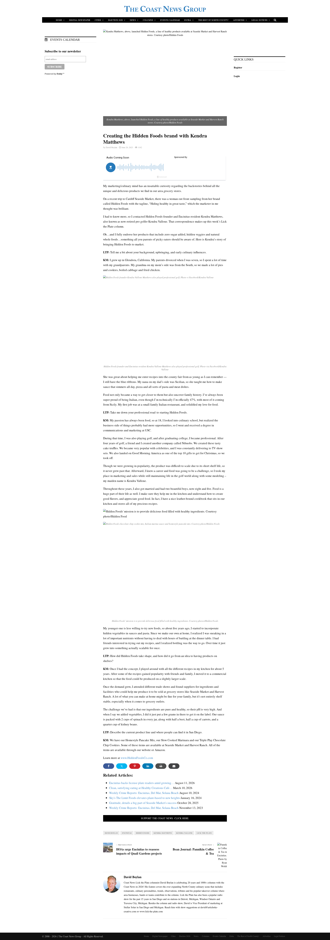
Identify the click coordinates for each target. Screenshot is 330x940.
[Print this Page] (160, 766)
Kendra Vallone (184, 833)
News (133, 20)
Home (59, 20)
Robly (59, 74)
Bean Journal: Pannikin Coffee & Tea (193, 851)
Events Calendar (170, 20)
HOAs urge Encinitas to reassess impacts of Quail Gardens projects (139, 851)
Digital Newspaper (79, 20)
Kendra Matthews (163, 833)
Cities (98, 20)
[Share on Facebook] (108, 766)
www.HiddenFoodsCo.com (137, 758)
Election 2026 (115, 20)
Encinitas (127, 833)
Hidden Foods (142, 833)
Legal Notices (259, 20)
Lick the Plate (204, 833)
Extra (187, 20)
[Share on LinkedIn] (147, 766)
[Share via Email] (173, 766)
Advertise (238, 20)
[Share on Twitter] (121, 766)
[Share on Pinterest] (134, 766)
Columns (148, 20)
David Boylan (111, 147)
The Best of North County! (213, 20)
